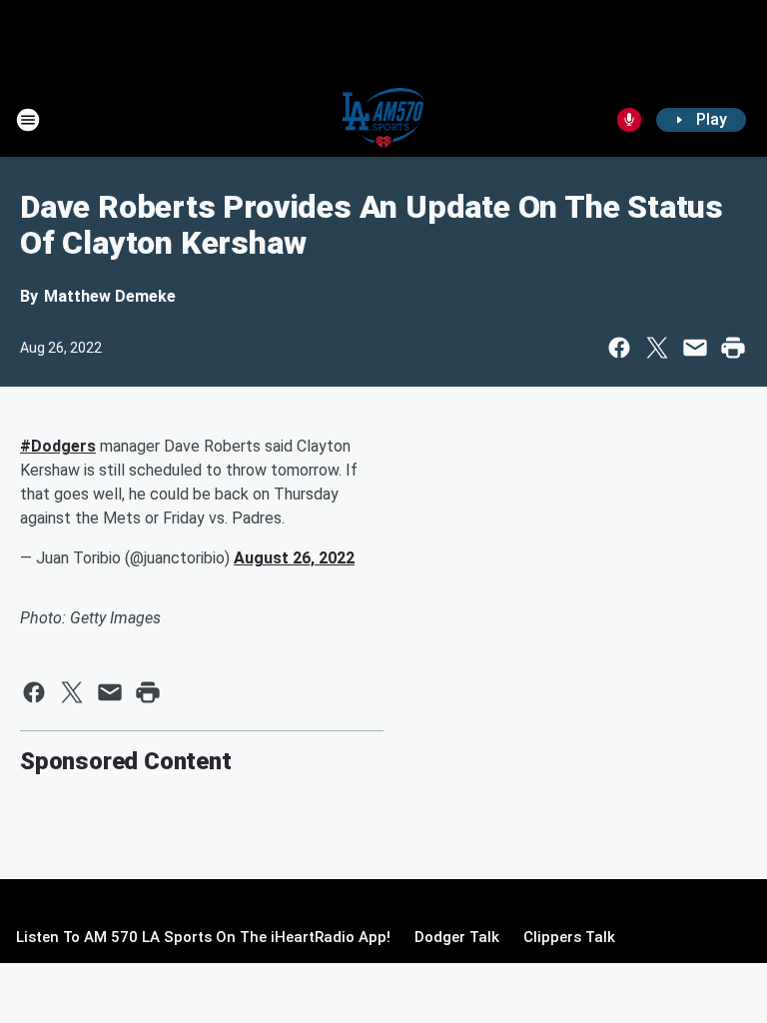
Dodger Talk (456, 937)
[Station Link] (384, 120)
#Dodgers (58, 446)
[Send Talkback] (629, 120)
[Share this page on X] (657, 348)
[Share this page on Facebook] (619, 348)
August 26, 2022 (294, 557)
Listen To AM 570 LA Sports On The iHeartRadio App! (203, 937)
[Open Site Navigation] (28, 120)
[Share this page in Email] (695, 348)
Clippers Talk (569, 937)
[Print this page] (733, 348)
